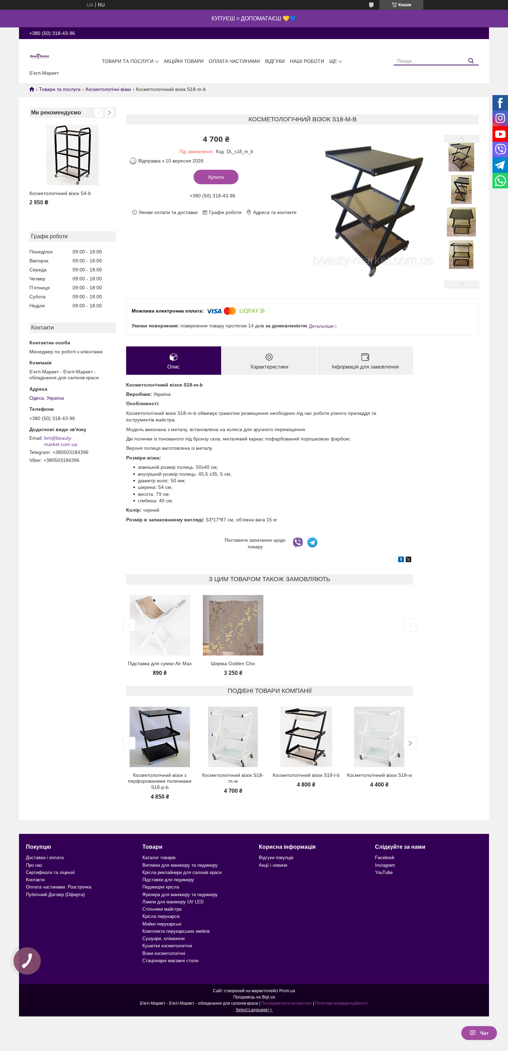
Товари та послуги (127, 61)
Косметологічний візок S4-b (60, 193)
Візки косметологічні (163, 953)
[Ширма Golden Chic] (232, 625)
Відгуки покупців (276, 857)
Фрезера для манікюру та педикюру (180, 894)
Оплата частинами (234, 61)
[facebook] (401, 560)
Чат (484, 1033)
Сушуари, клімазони (163, 938)
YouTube (384, 872)
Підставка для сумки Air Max (160, 663)
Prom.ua (287, 990)
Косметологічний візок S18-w (379, 775)
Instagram (385, 865)
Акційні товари (184, 61)
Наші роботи (307, 61)
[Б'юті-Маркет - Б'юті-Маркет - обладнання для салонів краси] (39, 56)
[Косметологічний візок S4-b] (72, 155)
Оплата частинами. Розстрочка (58, 887)
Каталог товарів (159, 857)
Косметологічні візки (108, 89)
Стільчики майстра (161, 909)
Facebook (385, 857)
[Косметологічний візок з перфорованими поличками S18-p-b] (159, 737)
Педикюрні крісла (160, 887)
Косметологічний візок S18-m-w (233, 778)
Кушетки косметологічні (167, 945)
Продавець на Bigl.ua (254, 997)
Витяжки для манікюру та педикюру (180, 865)
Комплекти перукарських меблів (176, 931)
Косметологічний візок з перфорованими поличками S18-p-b (159, 781)
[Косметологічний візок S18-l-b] (306, 737)
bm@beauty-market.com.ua (60, 441)
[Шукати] (471, 61)
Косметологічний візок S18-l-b (306, 775)
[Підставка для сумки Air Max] (159, 625)
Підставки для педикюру (168, 879)
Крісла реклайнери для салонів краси (182, 872)
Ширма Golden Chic (233, 663)
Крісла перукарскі (161, 916)
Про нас (34, 865)
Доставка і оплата (45, 857)
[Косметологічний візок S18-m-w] (232, 737)
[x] (408, 560)
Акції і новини (273, 865)
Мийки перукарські (161, 924)
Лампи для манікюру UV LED (173, 901)
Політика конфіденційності (341, 1003)
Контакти (35, 879)
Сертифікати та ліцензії (50, 872)
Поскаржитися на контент (286, 1003)
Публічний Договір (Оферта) (55, 894)
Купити (216, 177)
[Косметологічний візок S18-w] (379, 737)
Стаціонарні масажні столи (170, 960)
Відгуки (275, 61)
